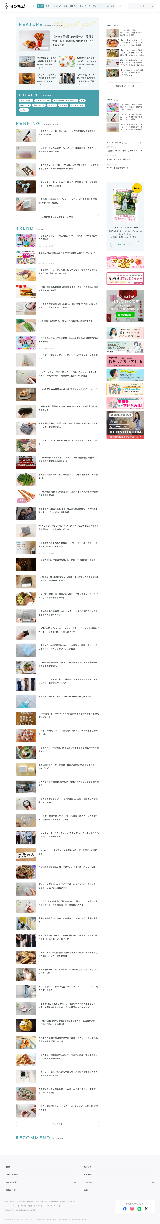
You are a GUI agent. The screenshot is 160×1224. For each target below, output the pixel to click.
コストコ (52, 105)
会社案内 (8, 1210)
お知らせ (72, 1202)
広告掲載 (22, 1202)
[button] (33, 6)
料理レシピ (11, 1190)
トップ (40, 6)
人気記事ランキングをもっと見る (57, 217)
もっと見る (57, 1123)
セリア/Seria (26, 100)
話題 (86, 1190)
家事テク (73, 6)
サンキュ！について (12, 1206)
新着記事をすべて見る (125, 85)
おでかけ (24, 110)
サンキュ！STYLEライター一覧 (49, 1206)
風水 (82, 100)
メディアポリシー (42, 1202)
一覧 (139, 143)
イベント (63, 105)
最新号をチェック (125, 244)
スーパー (88, 1182)
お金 (65, 6)
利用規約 (30, 1202)
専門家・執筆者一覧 (28, 1206)
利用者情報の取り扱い (58, 1202)
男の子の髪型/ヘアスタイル (65, 100)
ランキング (56, 6)
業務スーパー (39, 105)
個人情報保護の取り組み (24, 1210)
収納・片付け (85, 6)
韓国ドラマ (25, 105)
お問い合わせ (9, 1202)
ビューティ (97, 6)
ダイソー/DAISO (43, 100)
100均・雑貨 (109, 6)
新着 (47, 6)
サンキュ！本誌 (77, 105)
